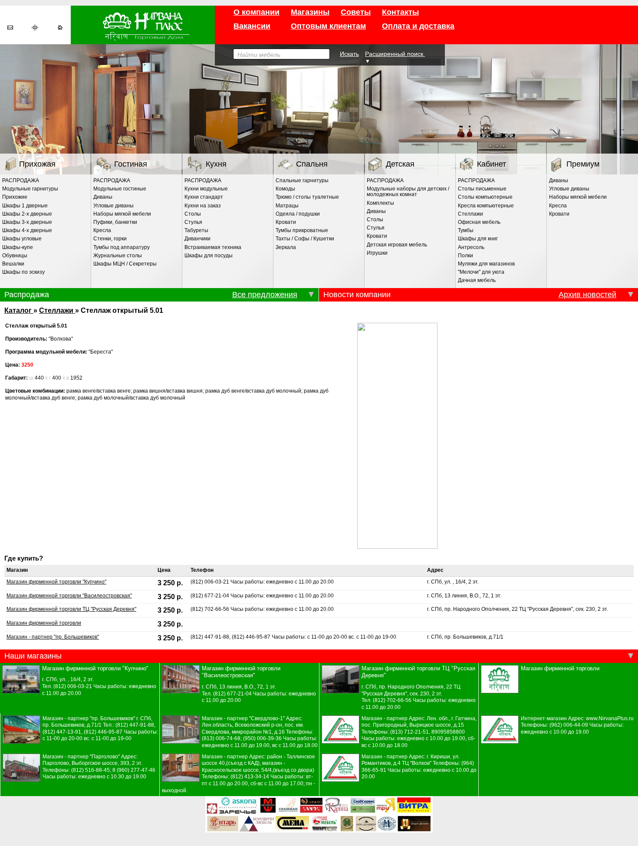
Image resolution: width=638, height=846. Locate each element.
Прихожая (37, 164)
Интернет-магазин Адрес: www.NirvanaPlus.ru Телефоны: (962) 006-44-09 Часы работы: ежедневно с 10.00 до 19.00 (577, 725)
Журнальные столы (117, 255)
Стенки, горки (110, 239)
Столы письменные (482, 189)
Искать (349, 53)
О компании (256, 12)
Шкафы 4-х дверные (27, 230)
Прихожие (14, 197)
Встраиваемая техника (212, 247)
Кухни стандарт (203, 197)
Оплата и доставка (418, 26)
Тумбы (466, 230)
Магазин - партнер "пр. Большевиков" (53, 637)
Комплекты (380, 203)
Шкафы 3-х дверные (27, 222)
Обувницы (14, 255)
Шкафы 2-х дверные (27, 214)
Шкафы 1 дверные (25, 206)
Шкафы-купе (17, 247)
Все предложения (264, 294)
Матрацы (287, 206)
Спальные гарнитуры (302, 180)
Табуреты (196, 230)
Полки (465, 255)
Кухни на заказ (202, 206)
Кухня (216, 164)
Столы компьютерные (485, 197)
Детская (400, 164)
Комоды (285, 189)
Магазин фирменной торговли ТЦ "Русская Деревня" (71, 609)
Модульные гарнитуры (30, 189)
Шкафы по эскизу (23, 272)
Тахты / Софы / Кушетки (305, 239)
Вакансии (251, 26)
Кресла (102, 230)
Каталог (18, 310)
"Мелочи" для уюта (481, 272)
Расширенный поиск (395, 53)
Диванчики (197, 239)
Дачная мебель (477, 280)
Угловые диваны (113, 206)
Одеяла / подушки (298, 214)
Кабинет (491, 164)
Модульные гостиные (119, 189)
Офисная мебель (479, 222)
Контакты (400, 12)
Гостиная (130, 164)
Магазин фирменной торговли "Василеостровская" (69, 596)
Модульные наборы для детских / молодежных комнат (408, 191)
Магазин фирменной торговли (44, 623)
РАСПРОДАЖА (20, 180)
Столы (192, 214)
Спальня (312, 164)
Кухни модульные (206, 189)
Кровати (286, 222)
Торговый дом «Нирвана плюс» (143, 25)
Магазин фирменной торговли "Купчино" (56, 582)
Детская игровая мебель (397, 245)
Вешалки (13, 264)
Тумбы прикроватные (302, 230)
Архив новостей (587, 294)
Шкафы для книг (478, 239)
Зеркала (286, 247)
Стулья (193, 222)
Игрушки (377, 253)
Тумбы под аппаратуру (121, 247)
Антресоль (471, 247)
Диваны (102, 197)
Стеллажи (470, 214)
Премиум (582, 164)
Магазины (310, 12)
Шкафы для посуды (208, 255)
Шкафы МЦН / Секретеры (125, 264)
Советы (356, 12)
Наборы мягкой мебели (122, 214)
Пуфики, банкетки (115, 222)
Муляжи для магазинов (486, 264)
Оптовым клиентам (328, 26)
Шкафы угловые (22, 239)
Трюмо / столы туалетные (307, 197)
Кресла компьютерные (486, 206)
